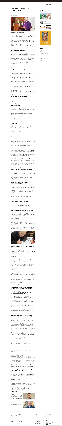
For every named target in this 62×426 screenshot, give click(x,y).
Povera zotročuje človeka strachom (44, 53)
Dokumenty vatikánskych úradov (38, 420)
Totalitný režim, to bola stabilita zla (44, 58)
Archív (48, 414)
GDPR (43, 421)
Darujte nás (20, 421)
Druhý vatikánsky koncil (37, 421)
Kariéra (12, 421)
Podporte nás (20, 420)
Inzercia (12, 420)
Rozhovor (41, 52)
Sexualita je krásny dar (42, 50)
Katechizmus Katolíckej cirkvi (38, 423)
